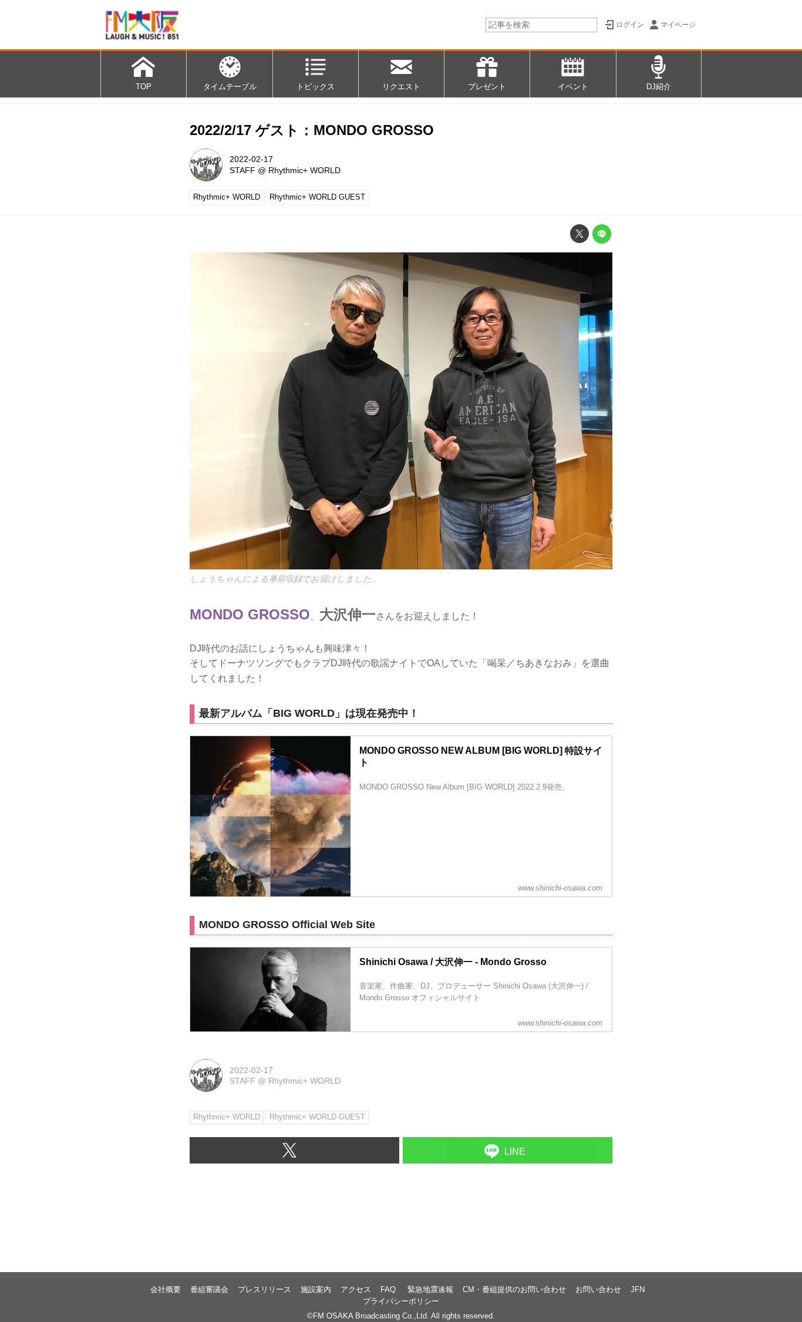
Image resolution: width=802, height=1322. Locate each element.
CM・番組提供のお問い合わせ (514, 1289)
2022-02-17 (251, 159)
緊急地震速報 (430, 1289)
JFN (638, 1289)
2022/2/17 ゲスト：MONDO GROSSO (312, 130)
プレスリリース (264, 1289)
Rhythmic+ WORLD (304, 170)
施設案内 (316, 1289)
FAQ (389, 1289)
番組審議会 (209, 1289)
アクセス (356, 1289)
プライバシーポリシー (401, 1301)
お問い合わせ (598, 1289)
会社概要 (165, 1289)
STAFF (242, 170)
